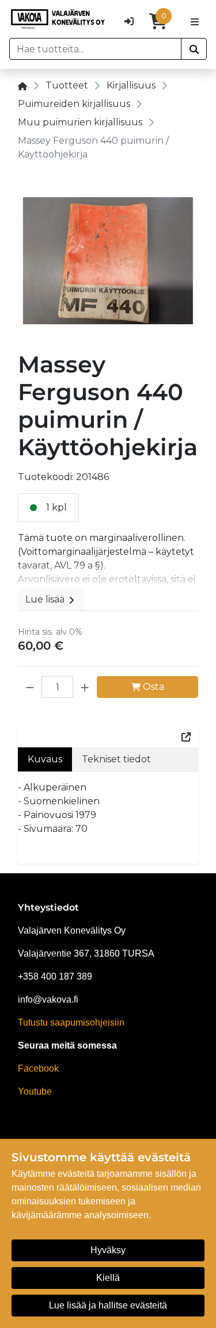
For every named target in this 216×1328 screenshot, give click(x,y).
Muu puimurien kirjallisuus (80, 122)
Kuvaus (45, 759)
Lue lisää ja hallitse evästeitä (108, 1305)
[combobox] (95, 49)
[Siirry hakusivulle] (194, 49)
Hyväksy (108, 1250)
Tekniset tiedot (116, 759)
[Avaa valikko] (195, 21)
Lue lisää (46, 599)
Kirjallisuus (131, 85)
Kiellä (108, 1278)
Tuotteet (67, 85)
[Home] (22, 85)
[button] (30, 687)
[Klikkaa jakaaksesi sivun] (186, 736)
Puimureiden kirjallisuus (74, 103)
